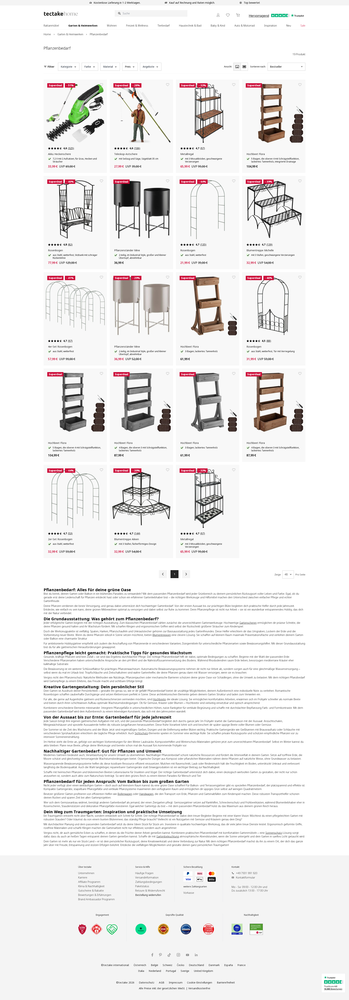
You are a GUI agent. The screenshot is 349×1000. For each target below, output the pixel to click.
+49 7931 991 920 (246, 873)
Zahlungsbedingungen (148, 882)
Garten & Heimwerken (70, 34)
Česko (180, 965)
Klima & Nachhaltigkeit (91, 886)
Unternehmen (86, 873)
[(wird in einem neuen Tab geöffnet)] (82, 929)
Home (47, 34)
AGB (161, 982)
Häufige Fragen (144, 873)
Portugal (171, 971)
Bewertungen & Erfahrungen (94, 895)
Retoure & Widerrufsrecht (150, 890)
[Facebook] (152, 955)
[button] (68, 67)
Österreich (140, 965)
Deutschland (196, 965)
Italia (141, 971)
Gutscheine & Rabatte (91, 890)
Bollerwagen (125, 794)
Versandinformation (147, 877)
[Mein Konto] (218, 15)
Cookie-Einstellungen (199, 982)
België (154, 965)
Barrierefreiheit (226, 982)
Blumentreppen (162, 635)
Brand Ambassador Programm (96, 899)
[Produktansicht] (237, 67)
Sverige (185, 971)
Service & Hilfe (142, 867)
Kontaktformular (245, 877)
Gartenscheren (248, 622)
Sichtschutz (141, 733)
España (228, 965)
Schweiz (167, 965)
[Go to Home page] (61, 13)
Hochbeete (159, 699)
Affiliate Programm (89, 882)
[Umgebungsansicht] (244, 67)
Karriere (82, 877)
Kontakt (235, 867)
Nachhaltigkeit (251, 915)
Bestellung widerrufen (148, 895)
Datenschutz (146, 982)
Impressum (175, 982)
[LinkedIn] (196, 954)
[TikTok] (169, 955)
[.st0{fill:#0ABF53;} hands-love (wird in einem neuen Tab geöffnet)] (112, 929)
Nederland (155, 971)
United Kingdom (203, 971)
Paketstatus (142, 886)
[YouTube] (187, 955)
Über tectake (84, 867)
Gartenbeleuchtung (167, 836)
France (241, 965)
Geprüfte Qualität (175, 915)
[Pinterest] (160, 955)
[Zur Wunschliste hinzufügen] (101, 84)
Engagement (102, 915)
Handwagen (146, 794)
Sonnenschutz (273, 832)
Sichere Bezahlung (192, 867)
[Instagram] (178, 955)
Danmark (214, 965)
